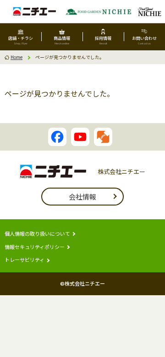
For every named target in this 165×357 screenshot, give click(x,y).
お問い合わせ (144, 40)
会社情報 (82, 196)
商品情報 (62, 40)
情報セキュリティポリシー (35, 246)
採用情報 (103, 40)
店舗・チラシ (20, 40)
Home (16, 57)
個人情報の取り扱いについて (37, 233)
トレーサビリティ (24, 259)
